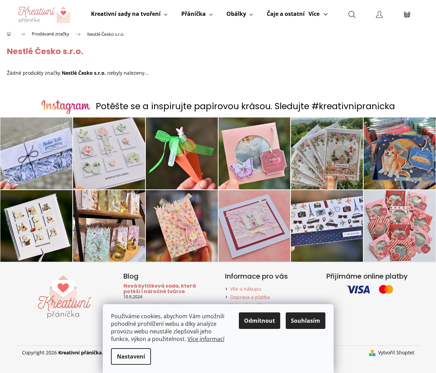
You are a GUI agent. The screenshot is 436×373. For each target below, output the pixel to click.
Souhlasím (305, 320)
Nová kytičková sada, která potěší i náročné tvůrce (159, 288)
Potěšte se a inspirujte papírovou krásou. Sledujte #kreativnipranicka (245, 106)
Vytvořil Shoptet (396, 352)
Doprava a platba (250, 297)
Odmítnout (259, 320)
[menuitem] (129, 14)
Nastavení (131, 356)
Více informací (205, 339)
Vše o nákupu (245, 289)
